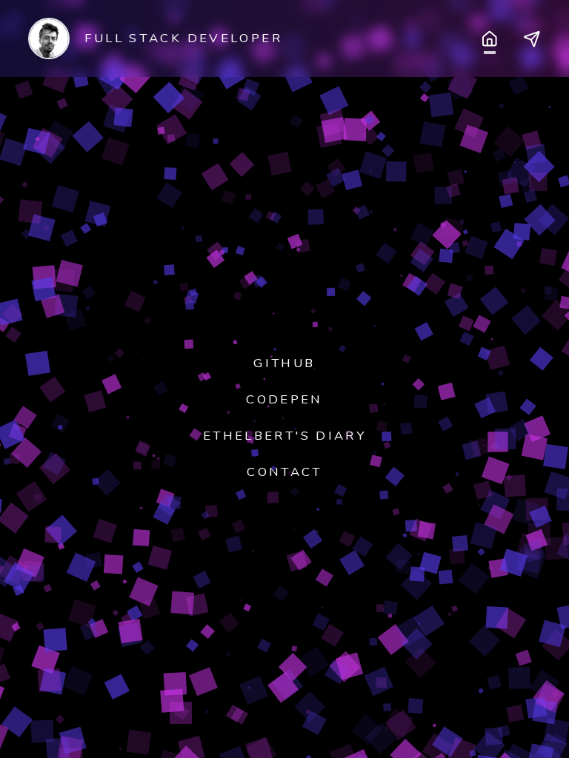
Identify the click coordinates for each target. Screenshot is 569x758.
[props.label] (490, 38)
